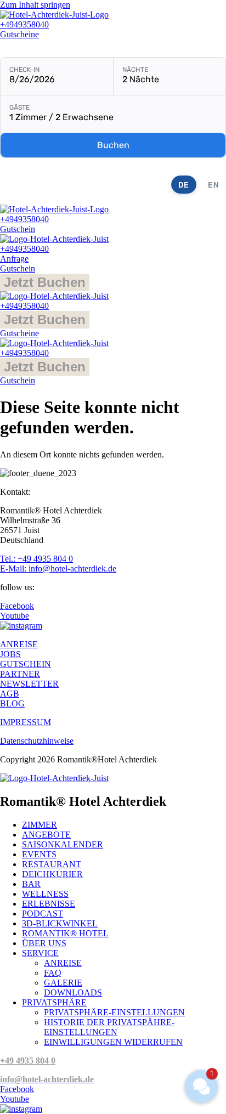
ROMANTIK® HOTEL (65, 933)
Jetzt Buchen (45, 282)
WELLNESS (45, 893)
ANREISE (19, 644)
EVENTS (39, 854)
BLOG (12, 703)
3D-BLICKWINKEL (60, 923)
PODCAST (42, 913)
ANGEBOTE (46, 834)
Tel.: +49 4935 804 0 (36, 558)
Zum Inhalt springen (35, 4)
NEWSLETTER (29, 683)
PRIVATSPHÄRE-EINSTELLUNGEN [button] (114, 1012)
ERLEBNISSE (48, 903)
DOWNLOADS (73, 992)
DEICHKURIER (52, 874)
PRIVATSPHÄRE (54, 1002)
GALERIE (63, 982)
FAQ (52, 972)
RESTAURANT (51, 864)
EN (213, 184)
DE (183, 184)
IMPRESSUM (25, 722)
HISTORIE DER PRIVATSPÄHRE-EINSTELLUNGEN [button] (109, 1027)
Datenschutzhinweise (37, 740)
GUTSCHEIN (25, 664)
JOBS (10, 654)
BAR (31, 884)
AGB (9, 693)
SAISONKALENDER (62, 844)
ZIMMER (39, 824)
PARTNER (20, 673)
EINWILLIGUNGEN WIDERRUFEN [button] (113, 1042)
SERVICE (40, 953)
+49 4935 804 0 (27, 1060)
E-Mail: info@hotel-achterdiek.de (58, 568)
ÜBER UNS (44, 943)
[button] (201, 1086)
